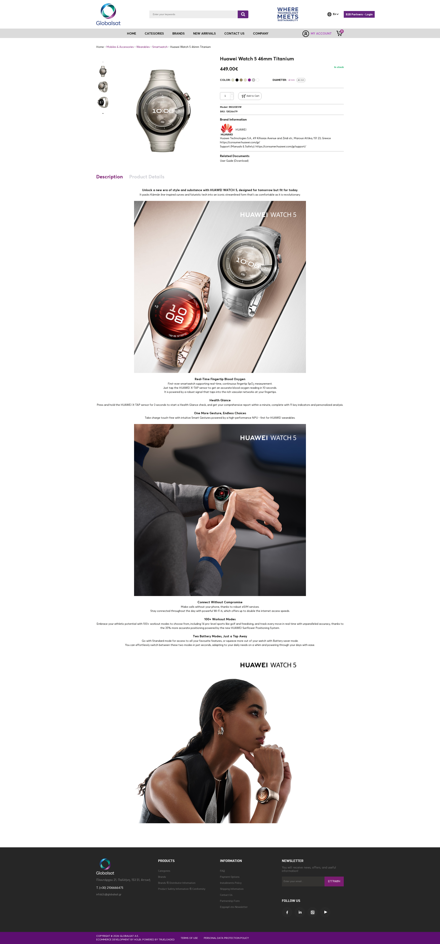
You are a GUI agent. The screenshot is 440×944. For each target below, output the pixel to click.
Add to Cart (252, 96)
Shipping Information (232, 889)
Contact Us (234, 33)
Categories (164, 871)
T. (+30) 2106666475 (109, 888)
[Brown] (241, 80)
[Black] (237, 80)
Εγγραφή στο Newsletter (234, 907)
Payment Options (229, 877)
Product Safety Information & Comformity (181, 889)
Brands (178, 33)
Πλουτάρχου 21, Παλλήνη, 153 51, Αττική (123, 880)
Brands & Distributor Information (176, 883)
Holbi (137, 939)
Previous (103, 62)
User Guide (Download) (234, 160)
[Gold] (245, 80)
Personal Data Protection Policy (226, 938)
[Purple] (249, 80)
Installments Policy (230, 883)
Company (260, 33)
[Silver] (253, 80)
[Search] (243, 14)
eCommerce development (113, 939)
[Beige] (232, 80)
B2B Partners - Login (359, 14)
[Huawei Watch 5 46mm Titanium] (103, 71)
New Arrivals (204, 33)
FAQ (222, 871)
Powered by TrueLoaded (158, 939)
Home (131, 33)
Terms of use (189, 938)
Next (103, 113)
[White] (257, 80)
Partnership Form (230, 901)
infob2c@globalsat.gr (108, 894)
